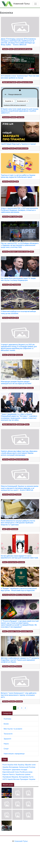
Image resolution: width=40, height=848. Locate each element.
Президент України (14, 631)
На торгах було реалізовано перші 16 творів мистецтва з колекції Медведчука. (18, 279)
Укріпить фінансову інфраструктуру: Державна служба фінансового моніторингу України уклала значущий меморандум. (19, 453)
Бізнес (11, 49)
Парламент (11, 355)
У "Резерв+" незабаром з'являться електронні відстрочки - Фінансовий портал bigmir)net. (19, 589)
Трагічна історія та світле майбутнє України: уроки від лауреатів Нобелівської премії (18, 176)
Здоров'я (7, 739)
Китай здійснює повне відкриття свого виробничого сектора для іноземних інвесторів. (19, 557)
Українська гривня (22, 774)
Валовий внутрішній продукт (23, 49)
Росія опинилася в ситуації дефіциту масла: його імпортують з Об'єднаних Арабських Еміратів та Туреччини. (18, 522)
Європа (5, 774)
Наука (6, 744)
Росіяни (32, 767)
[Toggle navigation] (35, 4)
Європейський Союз (22, 459)
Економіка (19, 355)
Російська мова (26, 772)
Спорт (6, 749)
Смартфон (20, 117)
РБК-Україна (13, 216)
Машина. (15, 777)
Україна (5, 49)
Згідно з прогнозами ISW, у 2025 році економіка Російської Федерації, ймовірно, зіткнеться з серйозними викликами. (19, 210)
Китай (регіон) (12, 562)
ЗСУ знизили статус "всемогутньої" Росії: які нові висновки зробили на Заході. (20, 77)
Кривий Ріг (20, 424)
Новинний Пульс (21, 3)
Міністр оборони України (23, 595)
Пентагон (18, 666)
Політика (5, 148)
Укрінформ (16, 284)
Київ (17, 181)
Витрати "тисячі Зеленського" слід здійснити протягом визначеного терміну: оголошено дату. (18, 695)
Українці (13, 117)
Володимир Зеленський (19, 767)
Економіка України (26, 631)
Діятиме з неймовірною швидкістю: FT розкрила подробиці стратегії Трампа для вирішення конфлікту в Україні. (20, 660)
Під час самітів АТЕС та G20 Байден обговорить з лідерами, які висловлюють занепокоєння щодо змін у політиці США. (20, 245)
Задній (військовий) (22, 148)
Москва (16, 779)
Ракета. (12, 774)
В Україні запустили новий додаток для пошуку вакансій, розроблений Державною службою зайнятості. (19, 111)
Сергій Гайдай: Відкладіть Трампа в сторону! (18, 144)
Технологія (6, 117)
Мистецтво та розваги (13, 729)
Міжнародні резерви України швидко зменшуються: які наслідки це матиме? (16, 382)
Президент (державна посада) (19, 251)
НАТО (31, 251)
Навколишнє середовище (14, 754)
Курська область (27, 82)
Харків (10, 779)
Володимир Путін (26, 777)
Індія (4, 529)
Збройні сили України (9, 82)
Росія (18, 82)
